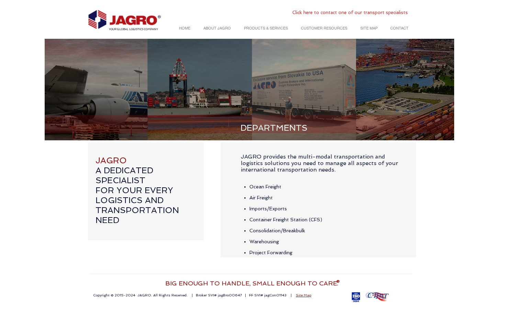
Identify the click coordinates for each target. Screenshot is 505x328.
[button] (215, 28)
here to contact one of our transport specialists (355, 12)
